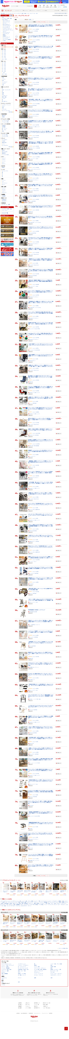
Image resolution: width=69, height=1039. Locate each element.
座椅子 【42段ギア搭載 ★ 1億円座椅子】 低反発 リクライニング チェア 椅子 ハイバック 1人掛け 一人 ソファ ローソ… (40, 430)
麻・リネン (4, 129)
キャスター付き (5, 136)
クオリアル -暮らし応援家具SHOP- (35, 509)
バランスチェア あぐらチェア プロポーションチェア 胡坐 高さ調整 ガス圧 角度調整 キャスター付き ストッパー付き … (40, 568)
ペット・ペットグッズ (48, 904)
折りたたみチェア (6, 24)
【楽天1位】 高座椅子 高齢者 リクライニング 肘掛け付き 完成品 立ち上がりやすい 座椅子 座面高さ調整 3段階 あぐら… (40, 281)
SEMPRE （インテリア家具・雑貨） (35, 699)
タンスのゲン (4, 139)
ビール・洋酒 (17, 902)
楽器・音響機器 (17, 904)
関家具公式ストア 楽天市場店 (34, 541)
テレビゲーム (26, 904)
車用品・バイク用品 (39, 904)
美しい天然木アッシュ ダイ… (27, 923)
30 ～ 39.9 (4, 54)
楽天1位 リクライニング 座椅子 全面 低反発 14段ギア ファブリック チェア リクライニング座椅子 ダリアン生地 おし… (40, 58)
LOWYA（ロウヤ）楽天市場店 (34, 435)
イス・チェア (29, 13)
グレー (3, 162)
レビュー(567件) (36, 326)
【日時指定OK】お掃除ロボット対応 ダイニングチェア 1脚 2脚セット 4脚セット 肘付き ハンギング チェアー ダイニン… (40, 302)
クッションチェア (6, 26)
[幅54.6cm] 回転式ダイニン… (27, 891)
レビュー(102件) (36, 231)
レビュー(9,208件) (36, 61)
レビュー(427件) (36, 49)
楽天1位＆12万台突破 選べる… (20, 923)
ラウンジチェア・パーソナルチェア (8, 31)
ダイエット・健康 (32, 903)
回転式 (3, 150)
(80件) (7, 944)
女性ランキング (32, 10)
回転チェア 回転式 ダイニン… (49, 891)
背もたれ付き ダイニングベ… (27, 941)
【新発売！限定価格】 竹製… (41, 941)
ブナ (3, 181)
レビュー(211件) (36, 591)
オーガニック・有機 (6, 204)
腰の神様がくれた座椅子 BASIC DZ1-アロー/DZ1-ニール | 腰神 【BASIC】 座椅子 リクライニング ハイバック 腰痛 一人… (40, 377)
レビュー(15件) (35, 858)
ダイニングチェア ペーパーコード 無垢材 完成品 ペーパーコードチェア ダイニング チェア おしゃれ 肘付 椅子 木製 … (40, 111)
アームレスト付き (5, 120)
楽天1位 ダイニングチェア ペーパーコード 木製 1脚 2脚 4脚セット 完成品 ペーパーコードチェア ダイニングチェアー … (40, 217)
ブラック (3, 158)
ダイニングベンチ (6, 21)
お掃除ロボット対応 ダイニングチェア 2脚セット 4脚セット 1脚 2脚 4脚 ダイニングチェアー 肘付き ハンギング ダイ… (40, 494)
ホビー (22, 904)
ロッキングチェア (6, 27)
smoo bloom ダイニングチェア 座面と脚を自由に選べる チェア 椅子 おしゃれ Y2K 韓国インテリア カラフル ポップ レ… (40, 334)
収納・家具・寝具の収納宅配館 (34, 445)
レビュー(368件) (36, 412)
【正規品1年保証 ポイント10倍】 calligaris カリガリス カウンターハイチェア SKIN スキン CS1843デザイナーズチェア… (40, 781)
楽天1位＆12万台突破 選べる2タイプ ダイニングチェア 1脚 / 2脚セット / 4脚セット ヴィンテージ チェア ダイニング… (40, 47)
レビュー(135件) (36, 135)
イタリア (3, 83)
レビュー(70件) (35, 497)
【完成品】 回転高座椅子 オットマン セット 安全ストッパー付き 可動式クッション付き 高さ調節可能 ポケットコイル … (40, 813)
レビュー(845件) (36, 475)
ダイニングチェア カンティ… (13, 923)
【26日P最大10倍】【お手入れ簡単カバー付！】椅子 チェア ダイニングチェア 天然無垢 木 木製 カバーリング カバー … (40, 738)
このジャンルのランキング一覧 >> (61, 13)
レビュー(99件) (35, 220)
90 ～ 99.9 (4, 71)
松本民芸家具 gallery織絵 (33, 611)
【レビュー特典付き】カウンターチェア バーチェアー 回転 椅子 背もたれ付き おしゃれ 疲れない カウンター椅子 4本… (40, 845)
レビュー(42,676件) (36, 433)
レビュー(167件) (36, 337)
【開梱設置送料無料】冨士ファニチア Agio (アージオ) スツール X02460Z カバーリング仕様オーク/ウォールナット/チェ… (40, 823)
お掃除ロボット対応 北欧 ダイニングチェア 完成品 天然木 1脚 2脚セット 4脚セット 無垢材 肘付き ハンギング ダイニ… (40, 249)
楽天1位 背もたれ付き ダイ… (13, 941)
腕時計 (60, 901)
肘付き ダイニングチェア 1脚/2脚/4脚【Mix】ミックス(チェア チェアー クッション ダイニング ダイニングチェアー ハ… (40, 547)
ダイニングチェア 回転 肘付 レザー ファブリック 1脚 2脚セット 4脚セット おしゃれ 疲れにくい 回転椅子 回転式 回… (40, 472)
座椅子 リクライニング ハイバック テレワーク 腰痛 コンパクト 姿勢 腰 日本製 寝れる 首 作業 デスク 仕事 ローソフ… (40, 557)
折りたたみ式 (4, 151)
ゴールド (3, 189)
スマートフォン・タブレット (32, 902)
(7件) (28, 944)
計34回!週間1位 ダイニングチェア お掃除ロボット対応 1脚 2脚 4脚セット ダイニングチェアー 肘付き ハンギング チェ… (40, 122)
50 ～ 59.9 (36, 13)
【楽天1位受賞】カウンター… (20, 891)
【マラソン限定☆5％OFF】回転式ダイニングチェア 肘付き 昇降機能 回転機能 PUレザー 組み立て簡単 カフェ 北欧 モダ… (40, 526)
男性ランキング (25, 10)
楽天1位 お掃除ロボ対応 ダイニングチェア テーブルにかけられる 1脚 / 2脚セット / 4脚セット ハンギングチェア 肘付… (40, 185)
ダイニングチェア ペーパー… (41, 923)
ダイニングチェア (6, 20)
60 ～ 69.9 (4, 53)
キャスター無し (5, 134)
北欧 (3, 107)
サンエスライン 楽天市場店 (34, 637)
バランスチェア (6, 33)
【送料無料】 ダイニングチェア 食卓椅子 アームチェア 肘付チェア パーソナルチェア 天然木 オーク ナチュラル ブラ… (40, 643)
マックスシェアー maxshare (34, 158)
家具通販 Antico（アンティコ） (34, 667)
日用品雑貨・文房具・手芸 (9, 903)
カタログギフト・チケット (26, 905)
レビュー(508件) (36, 114)
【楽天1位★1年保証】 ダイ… (5, 923)
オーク (3, 184)
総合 (3, 17)
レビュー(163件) (36, 167)
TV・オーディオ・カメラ (53, 902)
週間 (30, 19)
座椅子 (4, 34)
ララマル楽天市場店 (33, 41)
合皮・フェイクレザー (6, 89)
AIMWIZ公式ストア (32, 360)
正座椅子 (4, 36)
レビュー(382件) (36, 199)
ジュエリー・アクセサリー (52, 901)
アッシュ (3, 180)
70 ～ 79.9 (4, 57)
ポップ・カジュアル (6, 110)
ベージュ (3, 161)
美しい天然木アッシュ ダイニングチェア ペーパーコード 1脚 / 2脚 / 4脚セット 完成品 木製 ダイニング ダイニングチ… (40, 90)
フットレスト (5, 38)
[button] (43, 6)
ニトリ (3, 143)
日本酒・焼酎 (23, 902)
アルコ (31, 869)
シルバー (3, 190)
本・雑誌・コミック (6, 905)
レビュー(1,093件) (36, 443)
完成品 (3, 116)
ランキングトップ (18, 10)
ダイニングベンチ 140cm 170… (48, 941)
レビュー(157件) (36, 93)
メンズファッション (15, 901)
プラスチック (4, 95)
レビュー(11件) (35, 677)
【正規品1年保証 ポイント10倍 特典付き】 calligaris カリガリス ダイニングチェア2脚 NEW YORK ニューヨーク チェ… (40, 685)
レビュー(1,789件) (36, 103)
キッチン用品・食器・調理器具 (22, 903)
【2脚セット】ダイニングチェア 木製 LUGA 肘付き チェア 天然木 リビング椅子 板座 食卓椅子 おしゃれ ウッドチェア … (40, 749)
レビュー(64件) (35, 454)
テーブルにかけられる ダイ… (63, 923)
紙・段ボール (4, 101)
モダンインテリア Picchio (34, 602)
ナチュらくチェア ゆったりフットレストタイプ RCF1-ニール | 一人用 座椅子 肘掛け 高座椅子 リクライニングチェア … (40, 207)
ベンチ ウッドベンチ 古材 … (6, 941)
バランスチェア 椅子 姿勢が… (34, 891)
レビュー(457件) (36, 124)
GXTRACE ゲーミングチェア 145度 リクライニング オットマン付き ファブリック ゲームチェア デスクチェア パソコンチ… (40, 228)
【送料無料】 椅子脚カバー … (63, 891)
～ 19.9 (3, 72)
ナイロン (3, 98)
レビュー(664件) (36, 284)
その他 (4, 40)
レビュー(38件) (35, 316)
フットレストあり (5, 154)
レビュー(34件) (35, 731)
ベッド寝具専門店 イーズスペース (35, 624)
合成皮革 (3, 125)
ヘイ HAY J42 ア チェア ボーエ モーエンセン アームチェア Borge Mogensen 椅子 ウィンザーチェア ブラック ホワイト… (40, 706)
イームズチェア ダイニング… (34, 923)
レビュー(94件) (35, 188)
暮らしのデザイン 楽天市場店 (34, 754)
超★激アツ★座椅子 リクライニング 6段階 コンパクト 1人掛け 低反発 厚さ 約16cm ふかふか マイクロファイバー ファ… (40, 441)
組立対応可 (4, 200)
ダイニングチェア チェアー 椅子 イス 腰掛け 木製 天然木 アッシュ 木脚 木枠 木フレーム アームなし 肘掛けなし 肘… (40, 802)
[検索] (35, 6)
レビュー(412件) (36, 465)
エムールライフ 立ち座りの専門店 (35, 328)
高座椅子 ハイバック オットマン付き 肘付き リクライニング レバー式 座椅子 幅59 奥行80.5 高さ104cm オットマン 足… (40, 451)
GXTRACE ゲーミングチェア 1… (56, 891)
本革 (3, 94)
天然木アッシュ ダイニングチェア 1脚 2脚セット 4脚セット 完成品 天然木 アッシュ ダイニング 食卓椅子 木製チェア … (40, 621)
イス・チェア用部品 (7, 39)
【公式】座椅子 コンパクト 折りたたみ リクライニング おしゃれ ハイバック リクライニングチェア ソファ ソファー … (40, 345)
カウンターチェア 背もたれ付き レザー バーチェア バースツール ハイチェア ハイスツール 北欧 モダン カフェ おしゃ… (40, 515)
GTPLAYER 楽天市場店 (33, 105)
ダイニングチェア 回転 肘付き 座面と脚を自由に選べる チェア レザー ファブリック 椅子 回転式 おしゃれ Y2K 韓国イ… (40, 313)
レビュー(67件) (35, 368)
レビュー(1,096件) (36, 156)
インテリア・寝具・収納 (21, 13)
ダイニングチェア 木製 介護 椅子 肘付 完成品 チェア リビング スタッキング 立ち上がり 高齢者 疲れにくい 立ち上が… (40, 770)
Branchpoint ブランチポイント (34, 243)
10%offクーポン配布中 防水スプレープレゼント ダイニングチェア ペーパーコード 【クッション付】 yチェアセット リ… (40, 675)
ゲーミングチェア (6, 37)
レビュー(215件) (36, 252)
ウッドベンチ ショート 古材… (34, 941)
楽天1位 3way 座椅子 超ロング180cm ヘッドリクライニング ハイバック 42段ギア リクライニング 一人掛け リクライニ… (40, 79)
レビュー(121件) (36, 273)
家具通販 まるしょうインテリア (34, 860)
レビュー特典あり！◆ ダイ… (13, 891)
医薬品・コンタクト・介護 (42, 903)
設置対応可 (4, 199)
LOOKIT (3, 141)
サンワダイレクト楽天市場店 (34, 573)
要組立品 (3, 115)
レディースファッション (5, 901)
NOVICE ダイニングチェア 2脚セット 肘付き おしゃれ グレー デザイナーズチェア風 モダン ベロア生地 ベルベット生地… (40, 664)
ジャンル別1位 (44, 10)
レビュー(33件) (35, 752)
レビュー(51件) (35, 486)
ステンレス (4, 192)
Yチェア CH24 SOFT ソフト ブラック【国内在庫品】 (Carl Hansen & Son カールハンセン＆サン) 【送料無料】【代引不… (40, 696)
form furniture (31, 805)
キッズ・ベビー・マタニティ (59, 904)
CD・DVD (32, 904)
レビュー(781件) (36, 380)
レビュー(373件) (36, 82)
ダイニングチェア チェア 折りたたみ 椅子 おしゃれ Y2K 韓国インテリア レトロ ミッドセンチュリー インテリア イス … (40, 834)
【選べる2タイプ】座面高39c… (20, 941)
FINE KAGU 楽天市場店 (33, 275)
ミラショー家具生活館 (33, 403)
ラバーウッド (4, 183)
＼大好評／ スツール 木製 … (41, 891)
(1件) (64, 944)
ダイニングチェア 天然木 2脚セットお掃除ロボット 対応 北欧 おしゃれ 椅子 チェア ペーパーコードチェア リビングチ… (40, 866)
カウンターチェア (6, 32)
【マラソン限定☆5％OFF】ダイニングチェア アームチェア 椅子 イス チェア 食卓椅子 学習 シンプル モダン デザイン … (40, 728)
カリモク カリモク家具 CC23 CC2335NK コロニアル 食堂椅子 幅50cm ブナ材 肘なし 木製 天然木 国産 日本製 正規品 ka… (40, 791)
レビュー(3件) (35, 401)
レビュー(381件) (36, 146)
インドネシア (4, 82)
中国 (3, 77)
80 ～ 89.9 (4, 56)
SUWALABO (31, 70)
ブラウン (3, 159)
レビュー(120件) (36, 241)
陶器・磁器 (4, 97)
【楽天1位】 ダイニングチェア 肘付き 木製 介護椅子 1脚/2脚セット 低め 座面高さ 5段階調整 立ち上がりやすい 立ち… (40, 153)
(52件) (14, 944)
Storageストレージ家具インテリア (35, 126)
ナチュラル (4, 109)
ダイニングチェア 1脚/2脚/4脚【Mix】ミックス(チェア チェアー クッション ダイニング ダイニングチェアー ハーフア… (40, 504)
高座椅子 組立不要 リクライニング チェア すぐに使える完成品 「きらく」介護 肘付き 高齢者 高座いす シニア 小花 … (40, 324)
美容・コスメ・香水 (52, 903)
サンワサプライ (5, 145)
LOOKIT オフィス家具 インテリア (35, 392)
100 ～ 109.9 (4, 59)
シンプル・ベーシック (6, 104)
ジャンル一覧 (56, 10)
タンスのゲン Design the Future (34, 51)
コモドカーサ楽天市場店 (33, 796)
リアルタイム (38, 10)
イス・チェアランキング (22, 15)
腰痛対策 (3, 153)
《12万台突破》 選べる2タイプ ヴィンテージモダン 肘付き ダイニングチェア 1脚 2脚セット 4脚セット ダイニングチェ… (40, 483)
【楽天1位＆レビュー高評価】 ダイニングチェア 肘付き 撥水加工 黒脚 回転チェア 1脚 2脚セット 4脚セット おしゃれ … (40, 143)
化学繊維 (3, 126)
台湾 (3, 84)
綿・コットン (4, 128)
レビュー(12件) (35, 178)
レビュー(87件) (35, 348)
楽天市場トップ (4, 13)
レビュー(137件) (36, 773)
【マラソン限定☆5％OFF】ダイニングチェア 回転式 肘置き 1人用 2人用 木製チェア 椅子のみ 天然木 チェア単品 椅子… (40, 270)
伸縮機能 (3, 195)
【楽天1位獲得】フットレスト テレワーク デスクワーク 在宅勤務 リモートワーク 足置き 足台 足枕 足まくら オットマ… (40, 356)
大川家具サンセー (32, 679)
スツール (4, 23)
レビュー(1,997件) (36, 39)
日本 (3, 80)
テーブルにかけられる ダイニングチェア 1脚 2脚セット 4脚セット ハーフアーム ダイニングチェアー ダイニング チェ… (40, 132)
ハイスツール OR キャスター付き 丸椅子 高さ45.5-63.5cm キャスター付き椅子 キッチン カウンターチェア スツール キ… (40, 196)
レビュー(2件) (35, 507)
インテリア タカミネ (33, 561)
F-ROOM (31, 828)
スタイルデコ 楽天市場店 (33, 709)
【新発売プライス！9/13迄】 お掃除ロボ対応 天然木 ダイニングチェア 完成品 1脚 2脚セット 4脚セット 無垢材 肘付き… (40, 260)
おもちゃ (11, 904)
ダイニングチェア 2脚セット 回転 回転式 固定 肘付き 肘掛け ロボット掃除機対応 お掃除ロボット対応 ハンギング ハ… (40, 760)
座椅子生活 (31, 211)
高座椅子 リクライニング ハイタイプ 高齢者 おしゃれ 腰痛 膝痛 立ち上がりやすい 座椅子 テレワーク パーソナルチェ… (40, 717)
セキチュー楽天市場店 (33, 593)
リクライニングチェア (7, 28)
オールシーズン (5, 170)
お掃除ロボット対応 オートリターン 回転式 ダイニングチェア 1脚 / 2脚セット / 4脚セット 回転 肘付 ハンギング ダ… (40, 366)
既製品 (3, 167)
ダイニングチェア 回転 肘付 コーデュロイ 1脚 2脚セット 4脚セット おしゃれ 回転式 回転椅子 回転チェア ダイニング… (40, 292)
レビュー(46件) (35, 582)
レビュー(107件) (36, 295)
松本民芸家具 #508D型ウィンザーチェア (36, 609)
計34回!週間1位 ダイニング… (55, 923)
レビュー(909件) (36, 29)
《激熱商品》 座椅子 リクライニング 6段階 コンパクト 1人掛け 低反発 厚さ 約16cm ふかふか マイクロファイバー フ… (40, 462)
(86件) (43, 944)
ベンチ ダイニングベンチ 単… (63, 941)
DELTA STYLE (32, 743)
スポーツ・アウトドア (61, 903)
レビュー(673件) (36, 656)
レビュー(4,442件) (36, 559)
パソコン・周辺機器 (43, 902)
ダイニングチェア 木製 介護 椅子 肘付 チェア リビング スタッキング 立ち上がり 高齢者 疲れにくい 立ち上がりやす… (40, 409)
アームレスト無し (5, 121)
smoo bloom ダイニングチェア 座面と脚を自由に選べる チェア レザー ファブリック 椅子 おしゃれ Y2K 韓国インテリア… (40, 239)
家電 (60, 902)
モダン (3, 106)
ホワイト (3, 163)
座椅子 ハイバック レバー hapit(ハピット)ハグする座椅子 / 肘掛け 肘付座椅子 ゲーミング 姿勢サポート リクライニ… (40, 68)
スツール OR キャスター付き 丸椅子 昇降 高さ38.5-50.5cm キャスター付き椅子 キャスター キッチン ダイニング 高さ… (40, 37)
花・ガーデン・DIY (4, 904)
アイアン (3, 188)
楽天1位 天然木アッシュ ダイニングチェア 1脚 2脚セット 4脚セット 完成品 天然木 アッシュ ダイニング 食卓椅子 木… (40, 419)
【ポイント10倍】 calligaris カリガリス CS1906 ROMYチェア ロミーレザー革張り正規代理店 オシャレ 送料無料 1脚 (40, 600)
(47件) (36, 944)
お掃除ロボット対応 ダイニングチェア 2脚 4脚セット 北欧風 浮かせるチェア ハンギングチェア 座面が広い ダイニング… (40, 398)
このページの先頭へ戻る (63, 948)
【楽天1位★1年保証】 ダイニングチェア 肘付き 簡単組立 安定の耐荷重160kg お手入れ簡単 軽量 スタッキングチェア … (40, 26)
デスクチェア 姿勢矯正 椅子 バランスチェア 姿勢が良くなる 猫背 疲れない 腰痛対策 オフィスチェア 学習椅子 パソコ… (40, 387)
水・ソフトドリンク (10, 902)
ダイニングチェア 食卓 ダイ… (5, 891)
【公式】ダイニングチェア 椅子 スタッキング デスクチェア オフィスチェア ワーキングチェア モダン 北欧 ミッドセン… (40, 536)
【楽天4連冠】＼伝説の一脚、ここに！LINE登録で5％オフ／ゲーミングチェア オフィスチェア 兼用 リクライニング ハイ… (40, 100)
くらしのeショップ (32, 456)
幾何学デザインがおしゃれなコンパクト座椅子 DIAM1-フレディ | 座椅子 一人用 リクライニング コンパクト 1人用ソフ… (40, 653)
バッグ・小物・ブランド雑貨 (27, 901)
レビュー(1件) (35, 358)
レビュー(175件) (36, 422)
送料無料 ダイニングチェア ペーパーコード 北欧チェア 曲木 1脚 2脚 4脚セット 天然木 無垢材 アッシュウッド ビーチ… (40, 579)
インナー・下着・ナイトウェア (40, 901)
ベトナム (3, 79)
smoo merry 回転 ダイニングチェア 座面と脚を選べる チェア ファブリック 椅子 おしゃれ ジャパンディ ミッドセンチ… (40, 175)
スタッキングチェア (7, 25)
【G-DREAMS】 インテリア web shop (35, 222)
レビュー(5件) (35, 263)
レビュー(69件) (35, 305)
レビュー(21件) (35, 529)
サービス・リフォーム (15, 905)
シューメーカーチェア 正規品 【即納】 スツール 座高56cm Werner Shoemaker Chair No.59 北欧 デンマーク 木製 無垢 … (40, 855)
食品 (63, 901)
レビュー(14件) (35, 635)
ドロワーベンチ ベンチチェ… (56, 941)
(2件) (21, 944)
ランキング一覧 (5, 212)
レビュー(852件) (36, 210)
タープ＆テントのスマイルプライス (35, 169)
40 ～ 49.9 (4, 51)
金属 (3, 92)
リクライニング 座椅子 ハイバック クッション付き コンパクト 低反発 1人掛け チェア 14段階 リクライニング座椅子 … (40, 632)
